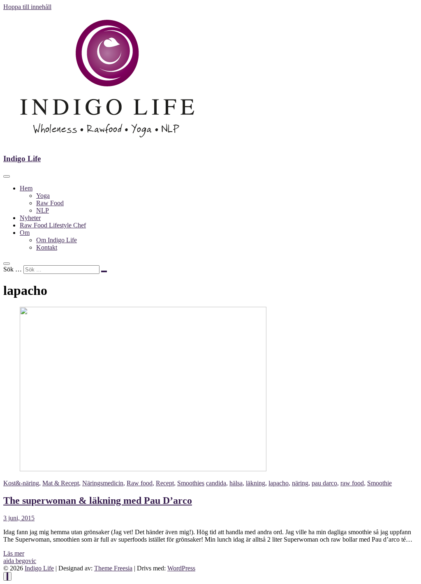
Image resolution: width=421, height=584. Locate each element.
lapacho (278, 483)
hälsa (236, 483)
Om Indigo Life (56, 239)
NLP (42, 210)
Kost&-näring (21, 483)
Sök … (12, 269)
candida (216, 483)
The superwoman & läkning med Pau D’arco (97, 500)
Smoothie (379, 483)
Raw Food (50, 202)
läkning (255, 483)
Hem (26, 188)
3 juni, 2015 (19, 517)
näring (300, 483)
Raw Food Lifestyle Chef (53, 225)
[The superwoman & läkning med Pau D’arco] (143, 469)
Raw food (140, 483)
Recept (165, 483)
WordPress (181, 568)
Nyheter (30, 217)
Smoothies (190, 483)
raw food (352, 483)
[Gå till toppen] (7, 576)
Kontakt (46, 247)
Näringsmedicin (102, 483)
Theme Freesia (113, 568)
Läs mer (13, 553)
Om (25, 232)
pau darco (324, 483)
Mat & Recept (60, 483)
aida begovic (19, 560)
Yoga (43, 195)
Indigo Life (22, 158)
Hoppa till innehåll (27, 6)
